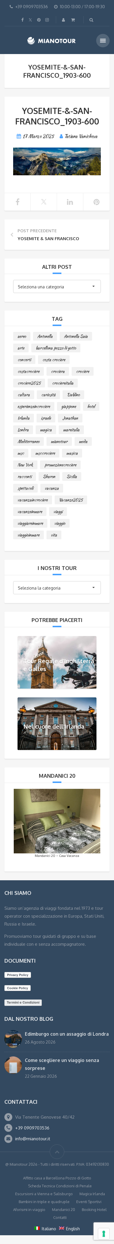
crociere (82, 371)
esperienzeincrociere (34, 406)
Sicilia (72, 476)
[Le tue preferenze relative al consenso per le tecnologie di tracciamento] (103, 1233)
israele (46, 418)
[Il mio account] (64, 19)
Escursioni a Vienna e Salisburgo (44, 1193)
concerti (24, 360)
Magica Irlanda (92, 1193)
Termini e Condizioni (23, 1002)
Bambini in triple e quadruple (44, 1201)
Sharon (49, 476)
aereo (22, 336)
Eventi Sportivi (88, 1201)
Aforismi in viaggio (29, 1209)
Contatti (60, 1217)
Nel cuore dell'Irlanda (53, 726)
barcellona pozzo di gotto (56, 348)
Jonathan (70, 418)
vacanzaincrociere (33, 500)
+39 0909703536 (32, 1128)
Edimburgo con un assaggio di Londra (67, 1034)
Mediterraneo (28, 441)
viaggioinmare (28, 535)
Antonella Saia (76, 336)
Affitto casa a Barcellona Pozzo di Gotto (57, 1178)
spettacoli (25, 488)
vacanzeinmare (30, 511)
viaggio (59, 523)
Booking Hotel (94, 1209)
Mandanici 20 (63, 1209)
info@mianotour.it (32, 1138)
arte (21, 348)
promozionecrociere (60, 465)
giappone (68, 406)
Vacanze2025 (71, 500)
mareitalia (71, 430)
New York (25, 465)
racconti (25, 476)
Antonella (45, 336)
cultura (24, 395)
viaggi (58, 511)
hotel (91, 406)
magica (46, 430)
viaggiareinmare (30, 523)
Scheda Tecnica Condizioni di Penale (60, 1186)
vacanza (52, 488)
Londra (23, 430)
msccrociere (45, 453)
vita (54, 535)
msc (21, 453)
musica (72, 453)
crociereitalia (62, 383)
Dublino (73, 395)
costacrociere (28, 371)
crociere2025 (29, 383)
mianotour (59, 441)
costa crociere (53, 360)
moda (83, 441)
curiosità (48, 395)
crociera (58, 371)
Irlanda (24, 418)
